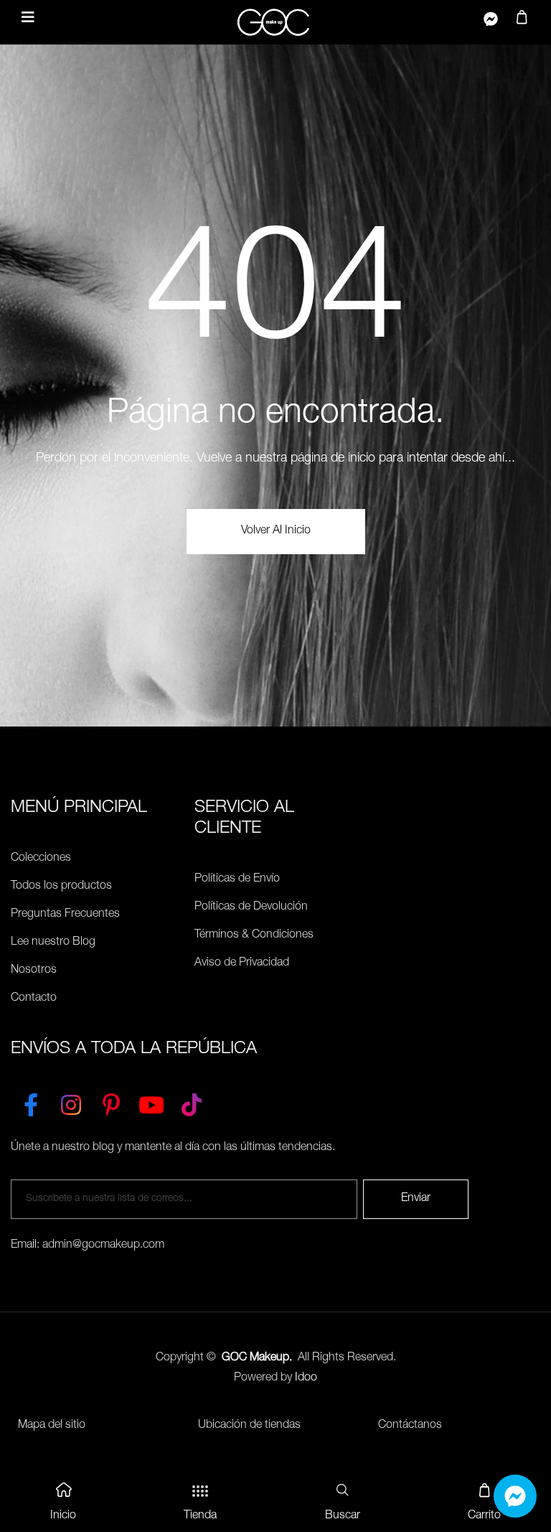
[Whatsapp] (515, 1496)
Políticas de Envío (237, 879)
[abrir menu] (28, 19)
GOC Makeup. (257, 1358)
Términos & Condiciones (254, 935)
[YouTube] (151, 1102)
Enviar (415, 1199)
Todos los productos (61, 886)
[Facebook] (31, 1102)
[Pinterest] (111, 1102)
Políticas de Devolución (251, 907)
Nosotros (34, 970)
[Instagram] (71, 1102)
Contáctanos (410, 1425)
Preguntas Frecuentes (65, 914)
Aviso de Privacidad (241, 963)
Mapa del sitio (51, 1425)
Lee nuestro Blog (53, 942)
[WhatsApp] (491, 22)
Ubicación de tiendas (249, 1425)
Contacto (34, 998)
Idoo (306, 1378)
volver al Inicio (276, 531)
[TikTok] (191, 1102)
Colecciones (41, 858)
